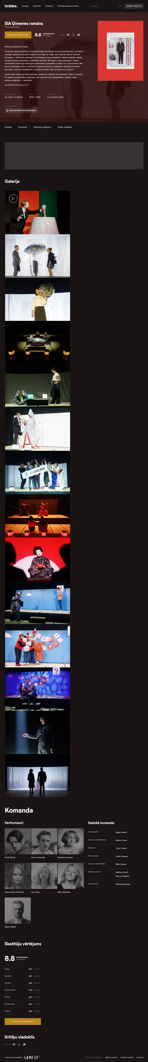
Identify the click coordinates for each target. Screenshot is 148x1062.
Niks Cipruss (121, 864)
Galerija (8, 127)
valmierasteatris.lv (15, 85)
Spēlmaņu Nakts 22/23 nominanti (22, 110)
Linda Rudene (122, 856)
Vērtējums (49, 6)
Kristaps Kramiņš (123, 884)
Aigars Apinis (10, 927)
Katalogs (25, 6)
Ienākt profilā (133, 6)
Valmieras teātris (12, 27)
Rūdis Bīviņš (10, 857)
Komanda (23, 127)
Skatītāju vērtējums (42, 127)
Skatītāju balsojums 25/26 (68, 6)
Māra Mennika (64, 892)
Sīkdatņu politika (111, 1057)
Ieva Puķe (35, 892)
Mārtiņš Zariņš (122, 872)
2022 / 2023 (34, 97)
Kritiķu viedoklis (65, 127)
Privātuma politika (126, 1057)
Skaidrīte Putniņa (65, 857)
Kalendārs (37, 6)
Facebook (140, 1057)
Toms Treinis (121, 848)
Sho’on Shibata (122, 876)
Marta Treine (121, 840)
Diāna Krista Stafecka (14, 892)
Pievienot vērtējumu (18, 35)
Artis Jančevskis (38, 857)
